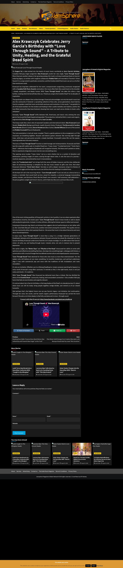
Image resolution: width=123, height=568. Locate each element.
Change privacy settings (89, 181)
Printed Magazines (63, 28)
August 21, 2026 (84, 463)
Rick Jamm (16, 64)
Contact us (33, 2)
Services (18, 2)
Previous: (28, 339)
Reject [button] (93, 565)
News (18, 28)
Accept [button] (88, 565)
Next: (63, 339)
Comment (16, 393)
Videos (41, 28)
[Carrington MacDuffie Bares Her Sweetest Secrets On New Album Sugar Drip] (102, 449)
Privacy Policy (69, 2)
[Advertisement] (92, 55)
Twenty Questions (50, 28)
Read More (100, 565)
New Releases (33, 28)
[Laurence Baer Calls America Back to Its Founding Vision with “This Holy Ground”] (46, 358)
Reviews (24, 28)
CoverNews (75, 476)
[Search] (111, 28)
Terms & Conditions (58, 2)
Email (49, 416)
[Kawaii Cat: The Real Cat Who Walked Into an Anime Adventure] (81, 449)
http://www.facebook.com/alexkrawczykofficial (56, 299)
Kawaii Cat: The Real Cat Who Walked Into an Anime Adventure (82, 459)
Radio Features (84, 28)
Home (13, 28)
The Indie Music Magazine (45, 2)
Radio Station (74, 28)
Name (15, 416)
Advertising (26, 2)
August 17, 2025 (24, 64)
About (13, 2)
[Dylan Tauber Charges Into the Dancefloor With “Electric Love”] (70, 358)
